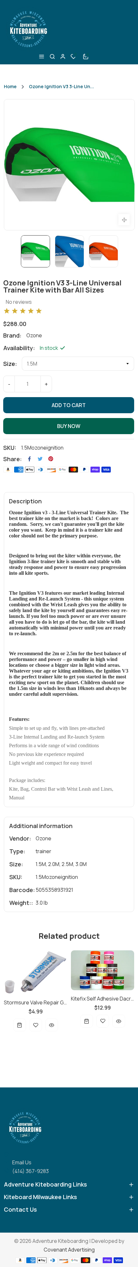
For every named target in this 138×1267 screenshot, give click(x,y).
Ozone (43, 838)
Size (9, 364)
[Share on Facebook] (29, 459)
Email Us (21, 1162)
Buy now (68, 426)
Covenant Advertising (69, 1249)
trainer (43, 851)
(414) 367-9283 (30, 1171)
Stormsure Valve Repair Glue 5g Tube (35, 1002)
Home (10, 86)
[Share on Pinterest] (51, 459)
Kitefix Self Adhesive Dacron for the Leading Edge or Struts (102, 998)
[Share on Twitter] (40, 459)
